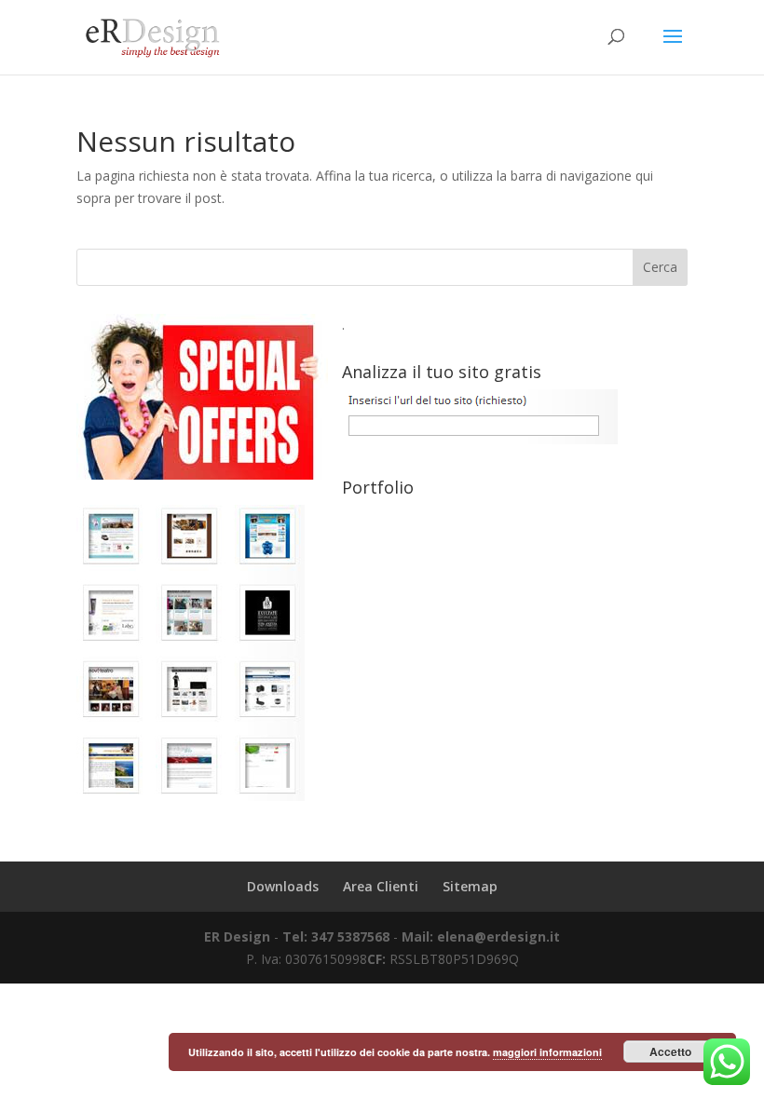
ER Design (237, 936)
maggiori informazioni (547, 1052)
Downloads (283, 886)
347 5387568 (352, 936)
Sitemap (470, 886)
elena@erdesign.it (498, 936)
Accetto (670, 1051)
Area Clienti (380, 886)
